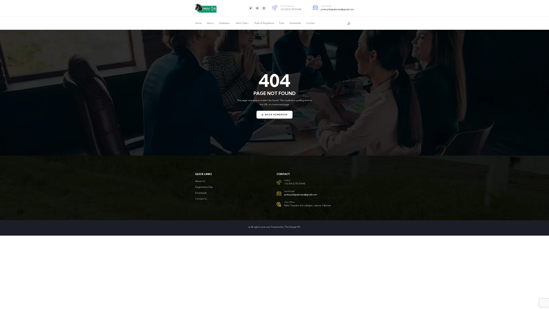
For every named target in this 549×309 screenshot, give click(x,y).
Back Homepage (276, 114)
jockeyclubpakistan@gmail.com (337, 9)
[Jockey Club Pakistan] (206, 8)
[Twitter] (250, 8)
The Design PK (292, 226)
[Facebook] (257, 8)
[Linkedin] (263, 8)
